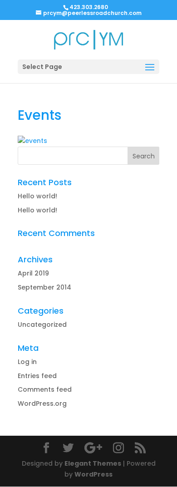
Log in (27, 361)
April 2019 (33, 273)
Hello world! (37, 196)
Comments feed (45, 389)
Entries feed (37, 375)
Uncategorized (42, 324)
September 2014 (44, 287)
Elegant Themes (92, 463)
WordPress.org (42, 403)
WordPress (93, 474)
